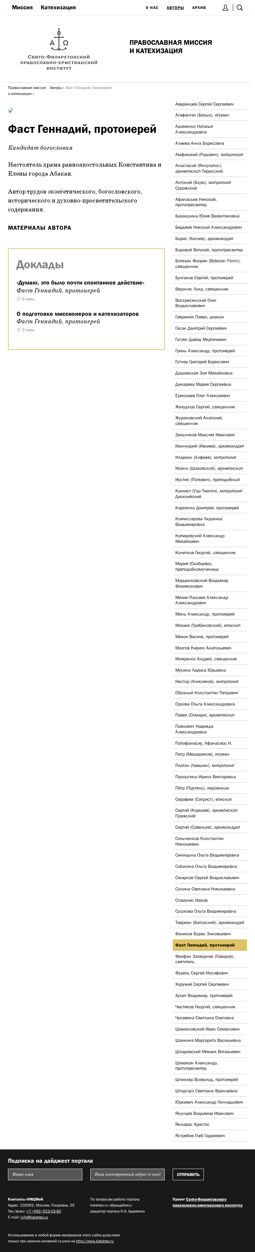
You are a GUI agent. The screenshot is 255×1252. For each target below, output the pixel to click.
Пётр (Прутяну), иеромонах (202, 788)
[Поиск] (240, 7)
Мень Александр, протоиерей (204, 614)
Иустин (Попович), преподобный (207, 479)
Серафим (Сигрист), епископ (203, 799)
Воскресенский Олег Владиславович (195, 302)
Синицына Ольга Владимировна (207, 855)
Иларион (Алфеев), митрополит (205, 457)
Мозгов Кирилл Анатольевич (203, 647)
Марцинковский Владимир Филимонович (201, 583)
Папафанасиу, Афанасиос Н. (203, 743)
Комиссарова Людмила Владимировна (198, 521)
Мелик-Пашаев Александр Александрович (201, 600)
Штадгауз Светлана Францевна (206, 1090)
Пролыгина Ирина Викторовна (205, 776)
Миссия (22, 7)
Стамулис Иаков (191, 900)
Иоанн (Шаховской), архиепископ (209, 468)
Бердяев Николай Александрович (208, 227)
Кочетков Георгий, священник (205, 552)
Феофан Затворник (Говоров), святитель (204, 959)
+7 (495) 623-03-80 (44, 1211)
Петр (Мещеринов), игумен (202, 754)
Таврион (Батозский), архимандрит (209, 922)
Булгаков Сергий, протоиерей (204, 277)
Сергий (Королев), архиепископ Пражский (206, 812)
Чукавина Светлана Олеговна (204, 1017)
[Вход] (225, 7)
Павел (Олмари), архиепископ (204, 714)
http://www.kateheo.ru (95, 1241)
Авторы (175, 7)
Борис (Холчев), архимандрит (204, 238)
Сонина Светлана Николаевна (205, 888)
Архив (199, 7)
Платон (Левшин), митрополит (204, 765)
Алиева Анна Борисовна (199, 143)
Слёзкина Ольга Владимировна (206, 866)
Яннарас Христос (192, 1124)
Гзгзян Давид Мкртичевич (200, 339)
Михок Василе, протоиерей (201, 636)
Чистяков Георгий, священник (205, 1006)
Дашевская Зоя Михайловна (203, 373)
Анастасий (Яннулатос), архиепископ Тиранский (199, 168)
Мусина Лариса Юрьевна (200, 670)
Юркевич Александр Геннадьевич (209, 1102)
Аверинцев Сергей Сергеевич (204, 104)
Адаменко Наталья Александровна (194, 129)
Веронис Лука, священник (201, 289)
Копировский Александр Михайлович (199, 538)
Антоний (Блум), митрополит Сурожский (203, 185)
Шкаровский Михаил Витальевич (207, 1051)
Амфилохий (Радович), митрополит (209, 154)
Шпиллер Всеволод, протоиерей (206, 1079)
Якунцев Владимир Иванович (204, 1113)
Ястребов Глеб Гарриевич (200, 1135)
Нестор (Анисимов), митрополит (207, 681)
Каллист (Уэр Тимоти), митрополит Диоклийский (208, 493)
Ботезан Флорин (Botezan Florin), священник (208, 263)
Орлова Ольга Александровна (205, 704)
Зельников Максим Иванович (205, 434)
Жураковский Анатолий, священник (199, 420)
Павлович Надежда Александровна (194, 728)
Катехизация (58, 7)
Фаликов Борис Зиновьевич (203, 933)
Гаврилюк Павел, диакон (199, 316)
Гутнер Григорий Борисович (202, 361)
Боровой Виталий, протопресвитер (209, 249)
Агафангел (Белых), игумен (202, 115)
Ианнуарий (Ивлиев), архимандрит (209, 446)
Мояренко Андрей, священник (206, 658)
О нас (152, 7)
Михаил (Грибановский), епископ (207, 625)
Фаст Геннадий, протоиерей (205, 945)
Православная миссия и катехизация (27, 90)
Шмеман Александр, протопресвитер (196, 1065)
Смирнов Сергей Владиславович (207, 877)
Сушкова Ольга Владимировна (205, 911)
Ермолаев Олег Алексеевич (202, 395)
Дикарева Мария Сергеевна (203, 384)
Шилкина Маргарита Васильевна (208, 1040)
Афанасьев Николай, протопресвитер (196, 202)
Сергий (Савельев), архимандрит (207, 827)
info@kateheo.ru (34, 1217)
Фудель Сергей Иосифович (201, 972)
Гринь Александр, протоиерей (205, 350)
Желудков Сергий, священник (205, 406)
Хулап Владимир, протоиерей (203, 995)
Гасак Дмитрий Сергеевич (201, 328)
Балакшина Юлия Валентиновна (207, 215)
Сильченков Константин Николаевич (199, 841)
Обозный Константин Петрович (206, 692)
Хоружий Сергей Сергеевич (202, 984)
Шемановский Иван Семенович (207, 1029)
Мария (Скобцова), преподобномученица (196, 566)
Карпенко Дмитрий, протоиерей (207, 507)
